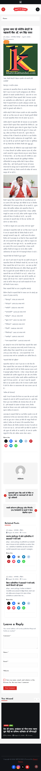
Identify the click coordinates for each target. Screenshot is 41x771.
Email (5, 661)
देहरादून (18, 37)
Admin (8, 37)
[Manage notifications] (36, 766)
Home (5, 18)
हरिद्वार (21, 530)
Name (5, 652)
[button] (6, 42)
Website (6, 671)
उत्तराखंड (13, 37)
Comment (7, 636)
